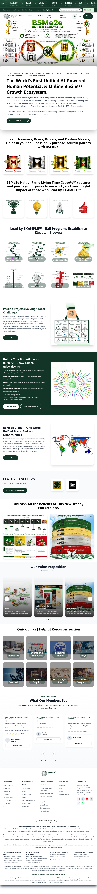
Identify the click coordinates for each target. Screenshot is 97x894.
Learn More (12, 338)
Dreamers (62, 785)
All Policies (6, 789)
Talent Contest (26, 803)
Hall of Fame (49, 16)
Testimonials (7, 10)
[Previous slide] (7, 599)
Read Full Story (17, 739)
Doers (60, 789)
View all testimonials (47, 761)
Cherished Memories (10, 801)
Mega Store (44, 802)
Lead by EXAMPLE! (32, 406)
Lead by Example (48, 10)
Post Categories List (28, 800)
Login (80, 16)
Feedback (6, 795)
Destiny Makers (64, 795)
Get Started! (12, 406)
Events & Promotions (10, 804)
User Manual (26, 788)
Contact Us (38, 10)
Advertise (39, 15)
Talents (21, 15)
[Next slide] (90, 599)
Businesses (6, 807)
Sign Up (86, 16)
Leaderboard (16, 10)
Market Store (44, 811)
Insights (24, 10)
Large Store (44, 805)
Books (24, 797)
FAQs (30, 10)
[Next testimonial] (54, 754)
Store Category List (46, 793)
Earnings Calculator (62, 16)
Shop (30, 15)
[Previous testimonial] (43, 754)
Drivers (61, 792)
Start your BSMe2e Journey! (19, 121)
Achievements (26, 794)
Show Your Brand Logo (16, 490)
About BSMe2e (8, 785)
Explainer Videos (8, 798)
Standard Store (45, 808)
